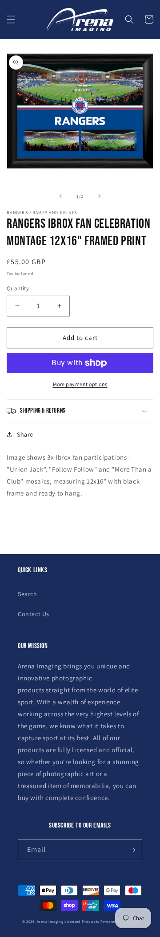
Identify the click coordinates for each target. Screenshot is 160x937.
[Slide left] (60, 196)
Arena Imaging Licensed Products (68, 921)
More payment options (80, 384)
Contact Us (33, 614)
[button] (11, 19)
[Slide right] (99, 196)
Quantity (18, 288)
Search (27, 594)
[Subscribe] (132, 849)
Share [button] (25, 434)
